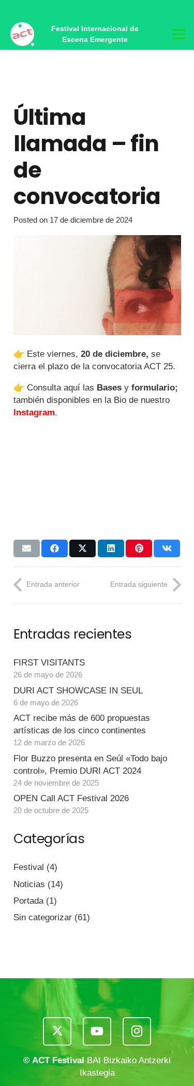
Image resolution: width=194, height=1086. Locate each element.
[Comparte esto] (54, 548)
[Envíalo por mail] (26, 548)
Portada (28, 901)
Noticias (29, 884)
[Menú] (179, 34)
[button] (81, 9)
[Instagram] (180, 9)
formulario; (154, 388)
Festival (28, 867)
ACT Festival (58, 1060)
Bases (109, 388)
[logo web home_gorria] (22, 34)
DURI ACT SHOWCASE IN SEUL (78, 691)
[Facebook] (124, 8)
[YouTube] (162, 8)
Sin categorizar (42, 917)
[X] (142, 8)
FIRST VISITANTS (49, 663)
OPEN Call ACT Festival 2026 (71, 798)
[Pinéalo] (139, 548)
